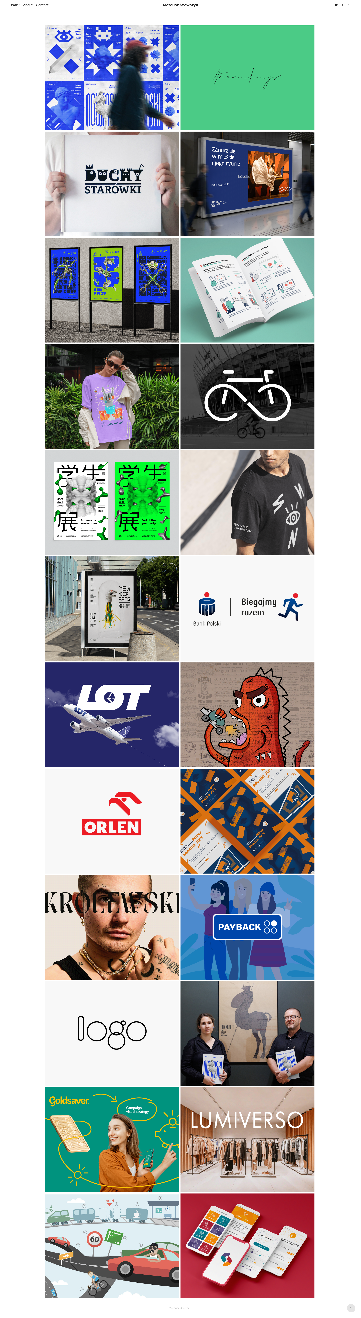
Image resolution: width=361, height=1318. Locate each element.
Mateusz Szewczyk (180, 5)
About (28, 5)
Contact (42, 5)
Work (15, 5)
